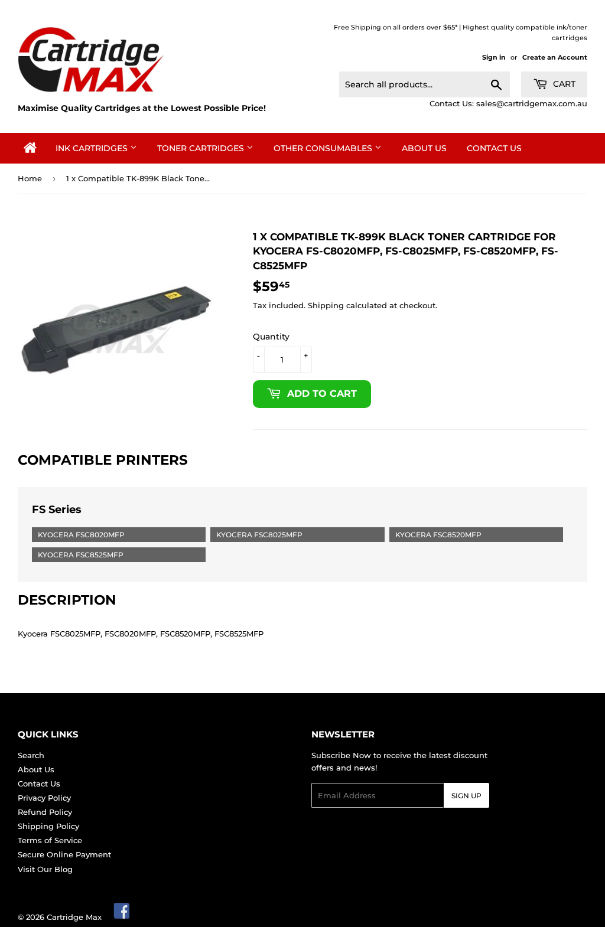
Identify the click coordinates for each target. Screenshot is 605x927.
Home (30, 178)
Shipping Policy (48, 826)
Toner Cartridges (201, 148)
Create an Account (554, 57)
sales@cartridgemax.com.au (531, 103)
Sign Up (466, 795)
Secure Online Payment (64, 854)
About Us (424, 148)
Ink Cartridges (93, 148)
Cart (563, 84)
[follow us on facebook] (122, 917)
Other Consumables (324, 148)
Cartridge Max (74, 917)
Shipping (326, 305)
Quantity (271, 336)
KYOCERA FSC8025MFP (259, 534)
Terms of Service (50, 840)
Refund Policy (45, 812)
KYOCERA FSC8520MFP (438, 534)
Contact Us (494, 148)
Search (31, 755)
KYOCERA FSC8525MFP (80, 554)
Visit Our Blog (45, 869)
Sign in (494, 57)
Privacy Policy (44, 797)
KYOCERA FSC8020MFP (81, 534)
